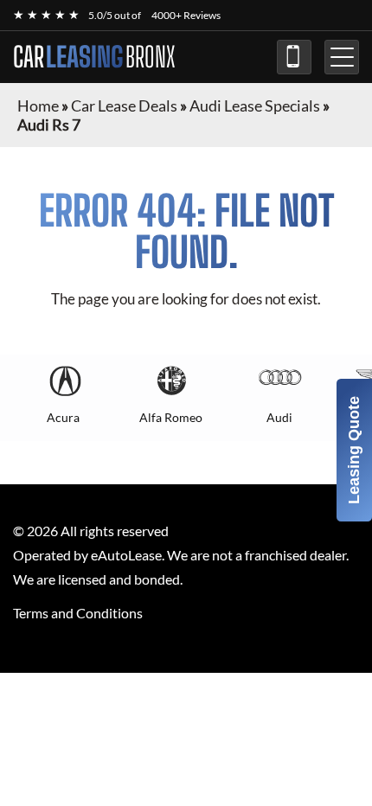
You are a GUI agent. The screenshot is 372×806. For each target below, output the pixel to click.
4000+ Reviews (186, 15)
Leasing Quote (353, 450)
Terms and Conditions (78, 612)
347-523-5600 (294, 57)
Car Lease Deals (124, 105)
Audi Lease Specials (254, 105)
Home (38, 105)
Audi (279, 417)
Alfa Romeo (170, 417)
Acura (63, 417)
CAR (94, 57)
